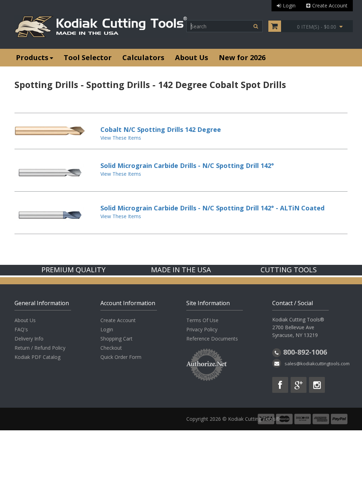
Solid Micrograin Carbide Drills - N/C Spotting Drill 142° (187, 165)
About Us (191, 57)
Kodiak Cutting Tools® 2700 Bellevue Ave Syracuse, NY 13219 (298, 327)
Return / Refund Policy (39, 347)
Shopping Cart (116, 338)
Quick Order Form (120, 357)
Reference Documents (212, 338)
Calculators (143, 57)
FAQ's (21, 329)
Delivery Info (28, 338)
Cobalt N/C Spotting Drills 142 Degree (160, 129)
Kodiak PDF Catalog (37, 357)
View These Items (120, 137)
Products (32, 57)
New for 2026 (242, 57)
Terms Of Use (202, 320)
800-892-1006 (305, 352)
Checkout (111, 347)
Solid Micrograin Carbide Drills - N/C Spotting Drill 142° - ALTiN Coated (212, 208)
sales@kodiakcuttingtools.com (317, 363)
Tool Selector (88, 57)
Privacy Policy (201, 329)
